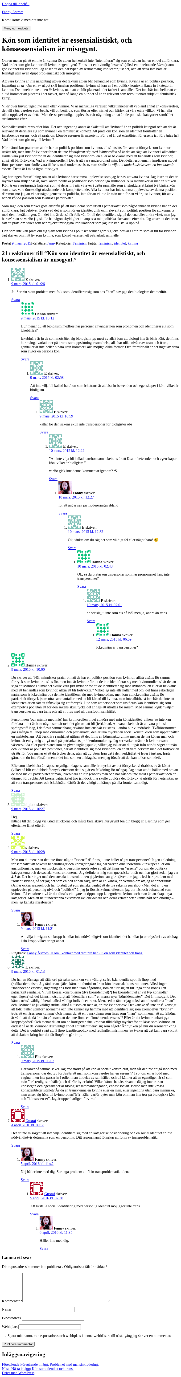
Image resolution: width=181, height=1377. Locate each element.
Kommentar (12, 1301)
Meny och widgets (16, 28)
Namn (6, 1309)
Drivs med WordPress (18, 1373)
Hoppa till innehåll (15, 4)
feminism (105, 243)
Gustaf (30, 1121)
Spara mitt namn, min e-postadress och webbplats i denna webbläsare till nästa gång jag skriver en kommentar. (89, 1336)
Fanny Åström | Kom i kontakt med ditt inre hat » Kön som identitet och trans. (85, 953)
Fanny (51, 243)
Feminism (80, 243)
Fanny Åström (12, 12)
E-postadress (11, 1318)
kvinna (133, 243)
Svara (15, 300)
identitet (120, 243)
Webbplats (9, 1327)
